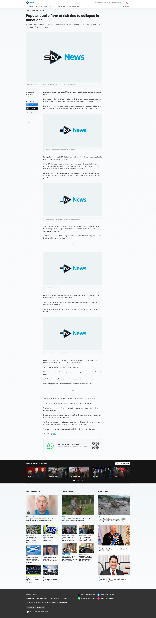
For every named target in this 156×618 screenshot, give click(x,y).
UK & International (73, 6)
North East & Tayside (38, 10)
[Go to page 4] (78, 480)
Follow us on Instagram (107, 598)
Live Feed (126, 6)
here (54, 434)
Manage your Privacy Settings (35, 607)
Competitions (42, 598)
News (27, 10)
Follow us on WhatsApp (88, 598)
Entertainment (61, 6)
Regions (38, 6)
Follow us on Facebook (107, 594)
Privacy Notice (46, 602)
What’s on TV (54, 598)
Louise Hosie (30, 92)
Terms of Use (37, 602)
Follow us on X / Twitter (88, 594)
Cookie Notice (63, 602)
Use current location (116, 2)
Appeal (64, 598)
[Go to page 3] (77, 480)
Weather (97, 2)
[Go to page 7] (82, 480)
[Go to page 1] (74, 480)
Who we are (29, 602)
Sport (45, 6)
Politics (52, 6)
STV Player (30, 598)
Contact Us (55, 602)
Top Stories (29, 6)
